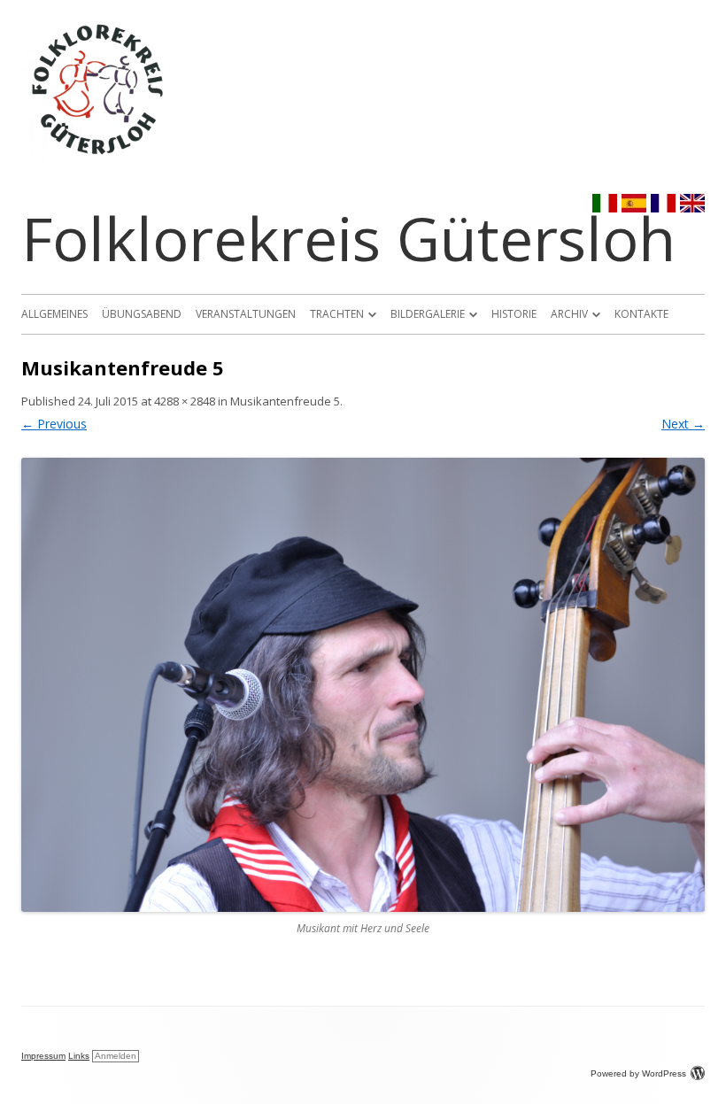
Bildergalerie (427, 313)
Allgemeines (54, 313)
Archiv (569, 313)
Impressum (43, 1056)
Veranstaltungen (246, 313)
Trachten (337, 313)
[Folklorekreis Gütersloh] (98, 154)
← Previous (54, 423)
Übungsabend (142, 313)
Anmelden (115, 1056)
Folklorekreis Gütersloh (348, 238)
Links (78, 1056)
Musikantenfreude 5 (285, 401)
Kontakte (641, 313)
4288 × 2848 (184, 401)
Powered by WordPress (638, 1073)
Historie (514, 313)
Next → (683, 423)
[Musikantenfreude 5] (363, 685)
